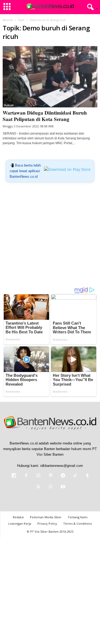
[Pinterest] (51, 476)
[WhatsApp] (51, 487)
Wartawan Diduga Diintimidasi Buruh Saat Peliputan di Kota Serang (45, 116)
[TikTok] (75, 476)
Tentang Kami (77, 517)
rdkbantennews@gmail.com (61, 466)
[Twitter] (38, 487)
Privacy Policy (47, 523)
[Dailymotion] (14, 476)
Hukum (9, 105)
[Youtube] (62, 487)
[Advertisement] (50, 236)
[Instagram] (38, 476)
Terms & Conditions (77, 523)
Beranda (8, 20)
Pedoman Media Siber (46, 517)
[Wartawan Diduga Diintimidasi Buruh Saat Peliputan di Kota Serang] (50, 76)
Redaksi (18, 517)
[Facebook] (26, 476)
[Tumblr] (87, 476)
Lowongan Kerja (19, 523)
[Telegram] (63, 476)
